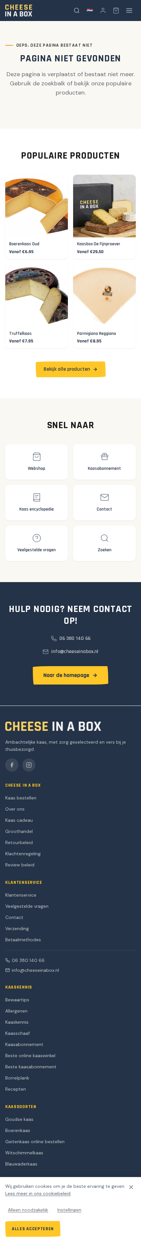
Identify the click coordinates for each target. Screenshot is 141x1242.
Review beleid (19, 865)
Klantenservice (20, 895)
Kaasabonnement (24, 1044)
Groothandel (19, 831)
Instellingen (69, 1210)
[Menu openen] (129, 10)
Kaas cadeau (19, 820)
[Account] (103, 10)
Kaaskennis (17, 1022)
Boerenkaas (17, 1130)
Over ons (15, 809)
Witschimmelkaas (24, 1153)
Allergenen (16, 1011)
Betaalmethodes (23, 940)
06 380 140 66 (28, 960)
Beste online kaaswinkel (30, 1055)
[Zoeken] (76, 10)
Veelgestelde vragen (27, 906)
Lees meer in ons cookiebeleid (37, 1193)
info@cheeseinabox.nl (35, 970)
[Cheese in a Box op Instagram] (28, 765)
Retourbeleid (19, 842)
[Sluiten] (131, 1187)
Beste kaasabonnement (30, 1067)
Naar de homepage (66, 675)
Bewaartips (17, 1000)
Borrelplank (17, 1078)
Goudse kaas (19, 1119)
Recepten (15, 1089)
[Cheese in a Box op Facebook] (11, 765)
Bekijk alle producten (67, 369)
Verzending (17, 928)
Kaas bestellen (20, 798)
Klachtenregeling (23, 854)
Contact (14, 917)
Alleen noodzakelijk (28, 1210)
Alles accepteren (33, 1229)
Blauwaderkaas (21, 1164)
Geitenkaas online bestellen (35, 1141)
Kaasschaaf (17, 1033)
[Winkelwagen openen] (116, 10)
